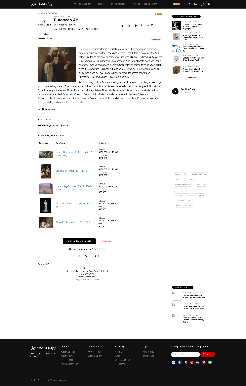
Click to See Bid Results (79, 241)
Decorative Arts (180, 174)
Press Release (118, 4)
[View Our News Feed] (176, 4)
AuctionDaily (188, 89)
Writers (118, 356)
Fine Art (178, 179)
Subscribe (156, 39)
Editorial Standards (123, 360)
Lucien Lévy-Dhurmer (182, 200)
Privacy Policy (148, 352)
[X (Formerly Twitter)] (185, 362)
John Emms (199, 195)
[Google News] (173, 362)
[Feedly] (210, 362)
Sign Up (206, 4)
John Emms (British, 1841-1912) (71, 171)
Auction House (94, 352)
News (101, 4)
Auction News (67, 356)
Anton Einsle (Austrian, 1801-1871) (73, 222)
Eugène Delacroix (193, 190)
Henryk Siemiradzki (182, 195)
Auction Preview (47, 13)
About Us (119, 352)
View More (192, 78)
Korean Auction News (70, 364)
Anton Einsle (201, 185)
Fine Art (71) (43, 113)
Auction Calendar (82, 4)
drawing (178, 190)
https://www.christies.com (87, 280)
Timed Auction (62, 17)
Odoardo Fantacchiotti (183, 206)
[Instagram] (191, 362)
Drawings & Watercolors (200, 174)
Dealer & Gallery (95, 356)
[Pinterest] (204, 362)
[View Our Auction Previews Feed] (158, 14)
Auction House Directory (145, 4)
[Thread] (197, 362)
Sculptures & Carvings (183, 185)
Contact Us (120, 364)
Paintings (190, 179)
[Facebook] (180, 362)
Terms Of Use (148, 356)
